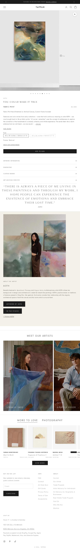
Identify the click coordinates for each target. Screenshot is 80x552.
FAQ (39, 478)
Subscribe (11, 494)
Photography (52, 420)
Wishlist (56, 508)
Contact (41, 481)
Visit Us (56, 501)
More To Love (27, 420)
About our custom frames (11, 145)
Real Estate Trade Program (63, 498)
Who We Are (57, 505)
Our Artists (57, 481)
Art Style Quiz (43, 485)
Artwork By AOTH (14, 304)
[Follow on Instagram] (4, 541)
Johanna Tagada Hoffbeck (38, 452)
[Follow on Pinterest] (10, 541)
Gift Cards (42, 488)
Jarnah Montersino (10, 452)
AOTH (5, 98)
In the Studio (12, 311)
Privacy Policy (43, 492)
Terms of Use (43, 495)
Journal (56, 478)
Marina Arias (58, 452)
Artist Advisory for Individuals (64, 488)
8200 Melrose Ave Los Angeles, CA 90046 (18, 529)
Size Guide (7, 129)
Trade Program (58, 485)
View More (40, 463)
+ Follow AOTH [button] (8, 316)
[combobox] (71, 7)
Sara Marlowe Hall (50, 2)
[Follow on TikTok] (15, 541)
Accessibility (42, 499)
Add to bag (40, 151)
